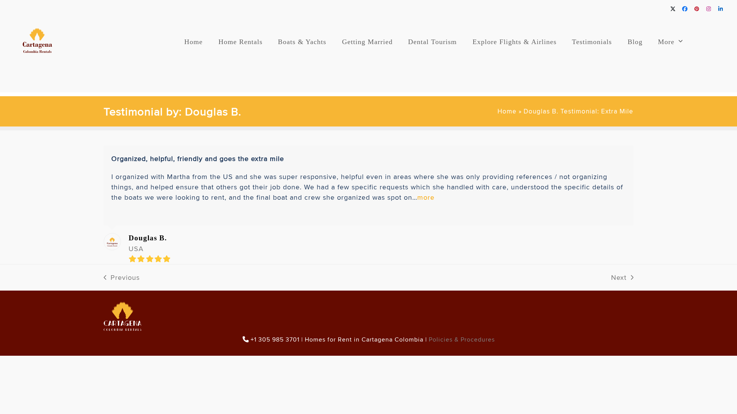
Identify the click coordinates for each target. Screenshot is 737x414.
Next (619, 278)
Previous (122, 278)
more (426, 197)
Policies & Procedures (462, 339)
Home (507, 111)
